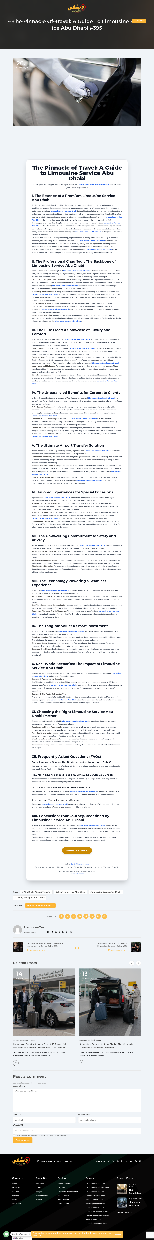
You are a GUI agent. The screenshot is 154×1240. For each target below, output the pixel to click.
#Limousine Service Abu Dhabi (105, 892)
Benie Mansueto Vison (80, 864)
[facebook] (61, 916)
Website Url (18, 1125)
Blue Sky (116, 867)
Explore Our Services (77, 850)
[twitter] (67, 916)
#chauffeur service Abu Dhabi (70, 892)
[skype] (79, 916)
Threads (78, 867)
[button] (131, 963)
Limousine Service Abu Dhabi (93, 184)
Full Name (17, 1114)
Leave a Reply (19, 1086)
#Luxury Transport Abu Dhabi (30, 897)
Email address (84, 1114)
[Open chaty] (6, 1234)
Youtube (68, 867)
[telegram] (73, 916)
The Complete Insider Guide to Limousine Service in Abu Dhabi (134, 1192)
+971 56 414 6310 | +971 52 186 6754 (56, 1161)
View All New (123, 1213)
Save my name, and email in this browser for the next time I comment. (41, 1135)
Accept (118, 1234)
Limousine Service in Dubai (40, 905)
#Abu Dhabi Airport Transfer (36, 892)
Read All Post (30, 932)
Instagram (50, 867)
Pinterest (88, 867)
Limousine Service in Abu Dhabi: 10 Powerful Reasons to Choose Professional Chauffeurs (135, 1204)
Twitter (106, 867)
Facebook (39, 867)
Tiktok (60, 867)
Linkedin (98, 867)
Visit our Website (77, 874)
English (19, 1238)
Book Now (139, 21)
